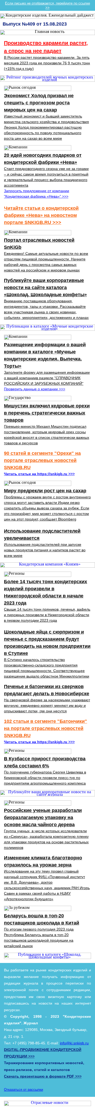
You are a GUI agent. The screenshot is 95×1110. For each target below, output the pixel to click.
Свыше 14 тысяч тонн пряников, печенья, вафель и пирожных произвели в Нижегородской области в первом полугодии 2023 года (47, 614)
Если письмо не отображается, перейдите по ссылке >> (47, 5)
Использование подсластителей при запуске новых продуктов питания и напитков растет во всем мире (45, 550)
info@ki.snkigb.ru (74, 1043)
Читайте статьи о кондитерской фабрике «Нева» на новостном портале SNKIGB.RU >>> (41, 215)
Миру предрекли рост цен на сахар (45, 490)
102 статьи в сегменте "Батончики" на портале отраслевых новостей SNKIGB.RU (45, 728)
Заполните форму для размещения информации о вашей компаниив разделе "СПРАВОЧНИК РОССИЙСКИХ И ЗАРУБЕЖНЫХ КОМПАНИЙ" (47, 378)
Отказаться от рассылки (23, 1090)
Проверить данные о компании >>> (34, 389)
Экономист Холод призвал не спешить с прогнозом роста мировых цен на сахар (39, 103)
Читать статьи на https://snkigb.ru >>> (39, 474)
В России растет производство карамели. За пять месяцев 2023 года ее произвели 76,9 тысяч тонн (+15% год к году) (47, 63)
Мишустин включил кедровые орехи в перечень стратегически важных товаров (47, 413)
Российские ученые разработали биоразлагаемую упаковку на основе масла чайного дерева (43, 817)
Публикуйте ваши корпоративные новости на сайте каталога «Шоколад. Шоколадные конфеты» (45, 287)
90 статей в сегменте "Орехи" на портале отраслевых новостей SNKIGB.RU (42, 460)
